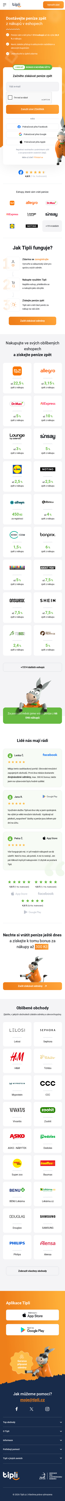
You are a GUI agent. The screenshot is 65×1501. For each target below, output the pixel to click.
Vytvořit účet (53, 5)
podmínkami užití (42, 150)
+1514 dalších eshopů (32, 667)
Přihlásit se (38, 157)
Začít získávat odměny (32, 320)
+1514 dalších (52, 226)
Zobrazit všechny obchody (32, 1271)
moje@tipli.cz (32, 1400)
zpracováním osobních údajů (34, 153)
